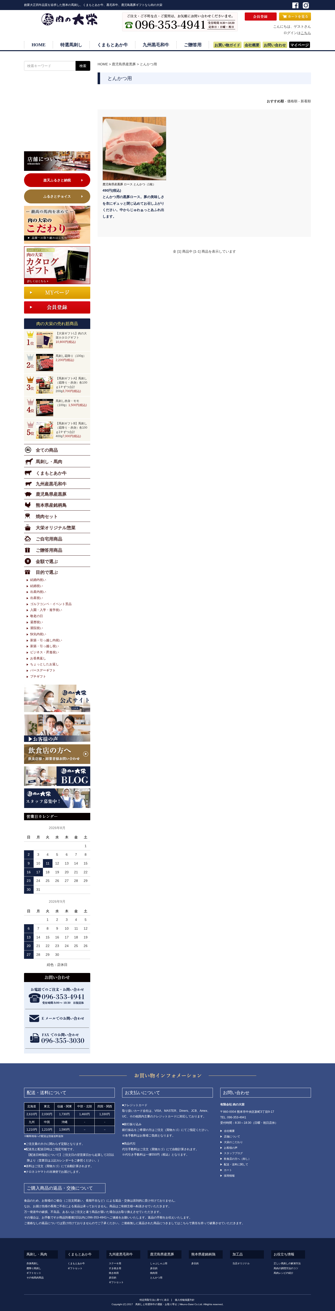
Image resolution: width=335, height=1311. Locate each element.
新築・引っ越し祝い (44, 646)
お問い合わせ (275, 45)
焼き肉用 (114, 1273)
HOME (39, 44)
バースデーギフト (43, 670)
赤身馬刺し (32, 1263)
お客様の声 (230, 1147)
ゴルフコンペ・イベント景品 (51, 604)
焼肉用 (153, 1273)
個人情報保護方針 (184, 1300)
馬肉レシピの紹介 (283, 1273)
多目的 (112, 1277)
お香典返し (38, 658)
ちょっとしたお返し (44, 664)
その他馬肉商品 (35, 1277)
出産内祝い (38, 592)
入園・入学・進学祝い (46, 610)
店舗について (232, 1136)
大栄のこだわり (233, 1142)
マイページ (299, 45)
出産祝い (36, 598)
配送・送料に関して (236, 1164)
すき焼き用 (115, 1268)
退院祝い (36, 628)
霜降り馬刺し (33, 1268)
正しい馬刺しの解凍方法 (287, 1263)
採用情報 (229, 1175)
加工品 (237, 1254)
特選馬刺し (71, 44)
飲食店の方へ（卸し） (237, 1158)
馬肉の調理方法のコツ (286, 1268)
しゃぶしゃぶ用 (158, 1263)
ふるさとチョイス (57, 196)
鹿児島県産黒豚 (124, 64)
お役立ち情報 (284, 1254)
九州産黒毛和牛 (121, 1254)
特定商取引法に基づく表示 (154, 1300)
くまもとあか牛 (112, 44)
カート (228, 1170)
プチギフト (38, 676)
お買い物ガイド (227, 45)
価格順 (292, 101)
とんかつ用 (148, 64)
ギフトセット (33, 1273)
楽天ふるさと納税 (57, 180)
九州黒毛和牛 (156, 44)
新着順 (306, 101)
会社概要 (252, 45)
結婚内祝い (38, 580)
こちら (306, 33)
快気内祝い (38, 634)
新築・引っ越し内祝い (46, 640)
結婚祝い (36, 586)
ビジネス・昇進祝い (44, 652)
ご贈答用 (193, 44)
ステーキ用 (115, 1263)
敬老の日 (36, 616)
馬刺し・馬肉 (36, 1254)
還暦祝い (36, 622)
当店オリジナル (241, 1263)
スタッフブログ (233, 1153)
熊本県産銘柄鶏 (203, 1254)
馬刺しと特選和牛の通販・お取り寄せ (156, 1304)
